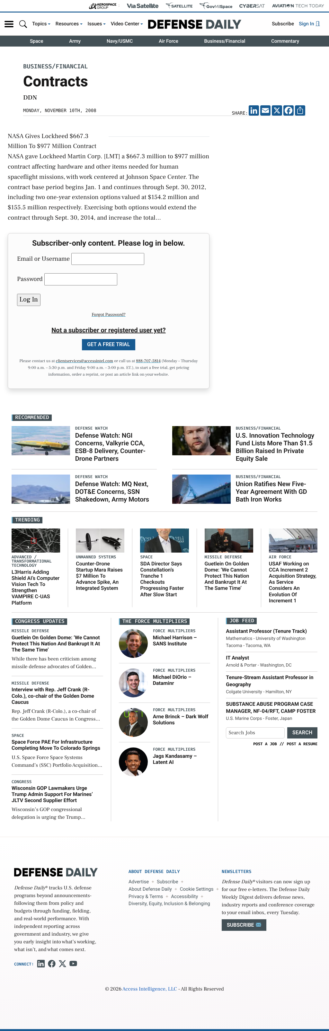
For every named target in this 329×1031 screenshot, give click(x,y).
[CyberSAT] (252, 6)
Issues (95, 24)
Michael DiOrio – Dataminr (172, 680)
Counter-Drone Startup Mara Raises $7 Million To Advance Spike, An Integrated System (99, 576)
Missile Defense (223, 557)
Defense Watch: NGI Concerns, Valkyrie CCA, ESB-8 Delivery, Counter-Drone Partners (110, 447)
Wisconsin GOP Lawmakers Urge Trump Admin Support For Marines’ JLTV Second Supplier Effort (52, 794)
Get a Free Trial (108, 344)
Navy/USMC (120, 41)
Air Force (168, 41)
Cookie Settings (197, 889)
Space (36, 41)
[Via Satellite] (142, 6)
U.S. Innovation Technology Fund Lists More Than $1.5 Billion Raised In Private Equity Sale (275, 447)
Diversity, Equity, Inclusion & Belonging (169, 903)
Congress (21, 782)
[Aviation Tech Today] (298, 5)
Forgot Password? (109, 315)
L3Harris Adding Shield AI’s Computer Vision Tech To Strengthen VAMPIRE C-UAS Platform (35, 587)
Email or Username (43, 259)
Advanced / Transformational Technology (32, 561)
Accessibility (184, 896)
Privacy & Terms (146, 896)
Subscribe (283, 24)
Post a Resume (302, 744)
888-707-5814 (148, 361)
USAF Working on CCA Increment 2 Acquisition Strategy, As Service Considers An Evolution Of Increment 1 (292, 582)
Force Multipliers (174, 631)
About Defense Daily (150, 889)
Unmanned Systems (96, 557)
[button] (9, 24)
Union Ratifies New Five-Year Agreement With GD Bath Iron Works (271, 491)
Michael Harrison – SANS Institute (175, 640)
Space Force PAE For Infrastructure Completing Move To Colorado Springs (56, 745)
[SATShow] (179, 6)
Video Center (125, 24)
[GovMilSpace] (216, 5)
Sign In (307, 24)
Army (75, 41)
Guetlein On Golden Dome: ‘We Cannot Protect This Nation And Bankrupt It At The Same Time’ (227, 576)
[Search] (23, 24)
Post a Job (265, 744)
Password (30, 279)
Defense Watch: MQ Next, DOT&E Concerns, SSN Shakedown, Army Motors (112, 491)
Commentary (285, 41)
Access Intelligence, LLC (149, 989)
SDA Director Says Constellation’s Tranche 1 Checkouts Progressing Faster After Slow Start (162, 579)
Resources (67, 24)
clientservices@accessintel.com (84, 361)
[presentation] (133, 643)
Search (302, 733)
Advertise (139, 882)
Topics (39, 24)
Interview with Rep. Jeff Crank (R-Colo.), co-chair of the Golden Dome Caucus (53, 695)
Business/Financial (224, 41)
